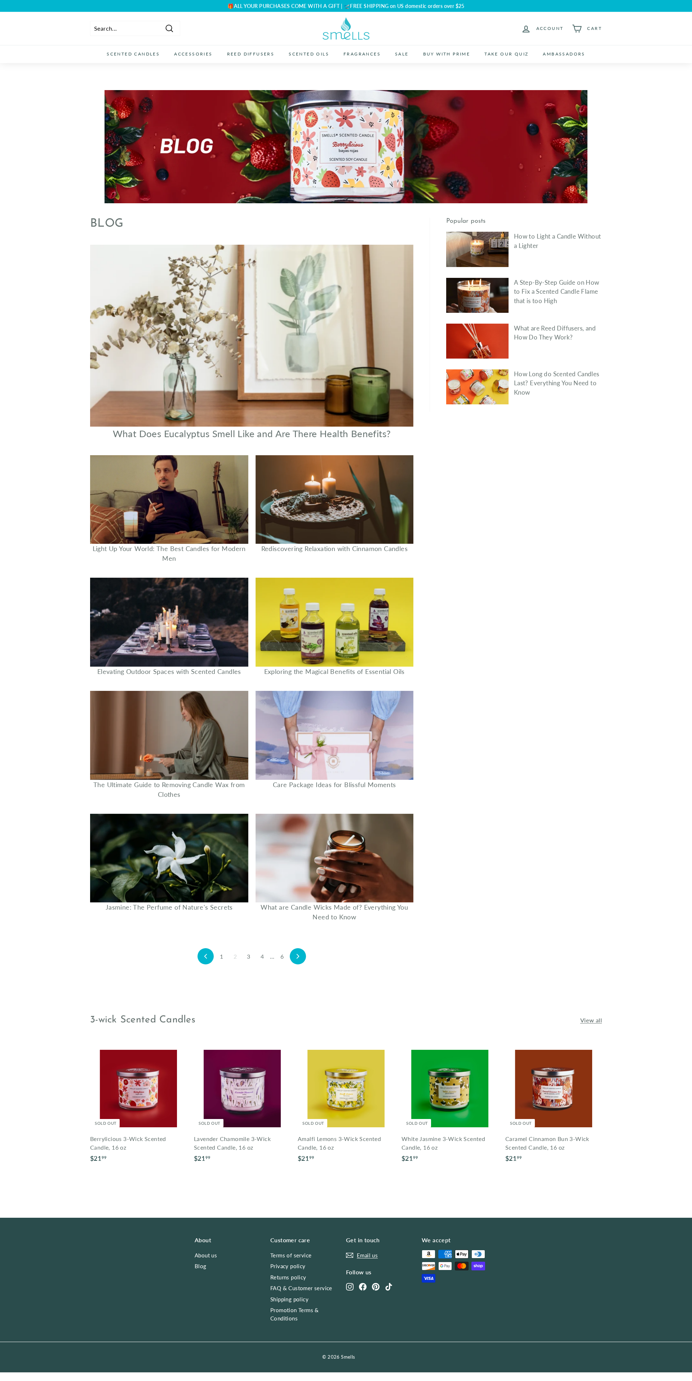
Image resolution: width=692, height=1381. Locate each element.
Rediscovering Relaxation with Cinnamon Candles (334, 548)
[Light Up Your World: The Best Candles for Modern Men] (169, 499)
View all (591, 1020)
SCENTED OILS (309, 54)
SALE (402, 54)
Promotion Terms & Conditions (294, 1314)
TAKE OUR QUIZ (506, 54)
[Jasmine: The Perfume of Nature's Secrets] (169, 858)
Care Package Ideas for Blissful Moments (334, 785)
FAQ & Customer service (301, 1288)
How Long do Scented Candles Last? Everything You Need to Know (556, 383)
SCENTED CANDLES (133, 54)
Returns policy (288, 1277)
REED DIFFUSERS (251, 54)
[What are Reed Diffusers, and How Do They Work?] (477, 341)
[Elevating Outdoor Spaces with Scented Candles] (169, 622)
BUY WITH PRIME (446, 54)
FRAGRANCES (362, 54)
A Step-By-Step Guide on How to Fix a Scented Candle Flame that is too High (556, 292)
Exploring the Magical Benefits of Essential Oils (334, 671)
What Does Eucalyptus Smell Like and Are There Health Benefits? (252, 433)
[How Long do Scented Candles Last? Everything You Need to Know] (477, 386)
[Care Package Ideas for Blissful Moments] (335, 735)
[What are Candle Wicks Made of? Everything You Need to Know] (335, 858)
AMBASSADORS (564, 54)
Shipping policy (289, 1299)
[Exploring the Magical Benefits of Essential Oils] (335, 622)
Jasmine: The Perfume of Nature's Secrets (169, 907)
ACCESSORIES (193, 54)
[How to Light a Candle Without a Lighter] (477, 249)
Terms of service (290, 1255)
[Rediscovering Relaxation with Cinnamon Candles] (335, 499)
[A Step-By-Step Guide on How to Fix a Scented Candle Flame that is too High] (477, 295)
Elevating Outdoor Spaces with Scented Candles (169, 671)
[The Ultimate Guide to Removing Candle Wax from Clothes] (169, 735)
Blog (201, 1266)
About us (206, 1255)
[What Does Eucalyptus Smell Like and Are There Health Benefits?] (251, 336)
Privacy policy (288, 1266)
